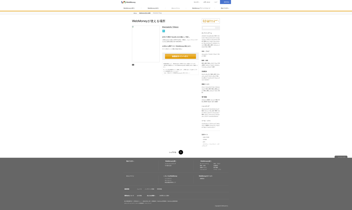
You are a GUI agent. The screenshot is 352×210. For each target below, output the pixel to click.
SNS (205, 55)
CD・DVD (212, 110)
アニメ (216, 63)
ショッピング (205, 106)
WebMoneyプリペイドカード (201, 8)
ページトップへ (342, 157)
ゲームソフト (213, 125)
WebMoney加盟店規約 (173, 201)
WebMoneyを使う (153, 8)
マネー (216, 90)
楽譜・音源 (213, 74)
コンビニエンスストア (170, 163)
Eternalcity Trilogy (170, 27)
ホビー (205, 127)
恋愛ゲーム (206, 41)
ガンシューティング (210, 37)
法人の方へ (196, 2)
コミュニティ (205, 54)
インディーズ (211, 77)
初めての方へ (225, 8)
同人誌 (209, 101)
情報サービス (205, 84)
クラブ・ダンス (212, 76)
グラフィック (213, 123)
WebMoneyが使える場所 (145, 13)
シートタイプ (168, 178)
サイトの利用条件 (140, 203)
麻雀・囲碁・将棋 (209, 45)
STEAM (205, 139)
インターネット (205, 123)
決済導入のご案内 (164, 195)
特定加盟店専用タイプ (170, 182)
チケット (207, 110)
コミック (213, 99)
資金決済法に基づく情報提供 (149, 201)
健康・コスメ (205, 114)
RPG (133, 64)
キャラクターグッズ (214, 108)
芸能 (213, 66)
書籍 (216, 110)
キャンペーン (176, 8)
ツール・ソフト (206, 120)
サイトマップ (148, 203)
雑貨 (203, 110)
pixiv (204, 141)
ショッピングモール (213, 116)
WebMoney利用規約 (161, 201)
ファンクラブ (209, 87)
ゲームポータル (210, 35)
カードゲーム (215, 39)
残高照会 (202, 178)
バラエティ (215, 43)
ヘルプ (215, 2)
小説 (213, 101)
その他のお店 (168, 165)
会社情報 (139, 195)
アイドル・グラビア (206, 66)
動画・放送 (205, 60)
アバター (211, 54)
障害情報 (159, 189)
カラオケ (207, 79)
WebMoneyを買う (129, 8)
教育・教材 (204, 63)
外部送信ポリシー (138, 201)
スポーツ (209, 39)
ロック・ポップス (206, 74)
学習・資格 (208, 88)
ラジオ (212, 65)
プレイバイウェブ (208, 43)
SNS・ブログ (205, 51)
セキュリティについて (129, 203)
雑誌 (217, 99)
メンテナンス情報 (149, 189)
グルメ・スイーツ (208, 112)
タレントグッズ (205, 108)
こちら (179, 73)
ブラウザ (204, 35)
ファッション (216, 112)
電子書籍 (204, 97)
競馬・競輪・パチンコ (209, 90)
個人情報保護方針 (128, 201)
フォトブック (212, 114)
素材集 (207, 125)
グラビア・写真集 (206, 99)
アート (203, 87)
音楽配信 (204, 71)
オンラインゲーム (207, 33)
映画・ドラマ (211, 63)
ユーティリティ (211, 127)
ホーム (135, 13)
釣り (207, 46)
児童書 (216, 101)
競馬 (210, 46)
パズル (211, 41)
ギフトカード (168, 180)
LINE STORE (206, 137)
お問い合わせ (206, 2)
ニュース (139, 189)
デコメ (215, 54)
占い (214, 87)
